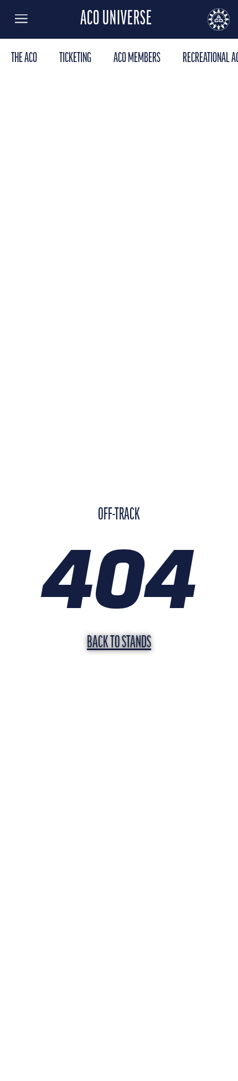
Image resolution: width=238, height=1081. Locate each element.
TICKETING (75, 58)
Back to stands (119, 643)
